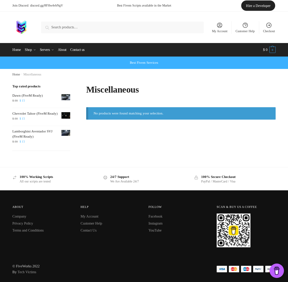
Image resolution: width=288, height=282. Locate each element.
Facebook (155, 216)
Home (16, 74)
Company (19, 216)
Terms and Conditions (28, 230)
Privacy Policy (22, 223)
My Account (219, 31)
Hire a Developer (258, 6)
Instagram (155, 223)
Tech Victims (27, 272)
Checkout (269, 31)
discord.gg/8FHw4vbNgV (46, 5)
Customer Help (245, 31)
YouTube (155, 230)
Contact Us (89, 230)
